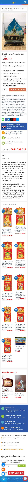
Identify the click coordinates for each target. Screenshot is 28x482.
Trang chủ (4, 8)
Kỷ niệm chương (21, 107)
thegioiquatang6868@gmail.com (14, 449)
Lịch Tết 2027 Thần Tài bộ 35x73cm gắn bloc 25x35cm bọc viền (7, 296)
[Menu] (2, 3)
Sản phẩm (10, 8)
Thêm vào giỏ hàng (18, 90)
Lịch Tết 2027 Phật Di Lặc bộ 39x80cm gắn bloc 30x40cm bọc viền (20, 229)
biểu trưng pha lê (19, 99)
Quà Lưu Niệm (17, 8)
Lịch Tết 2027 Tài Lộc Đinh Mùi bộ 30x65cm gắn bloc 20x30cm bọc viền (20, 295)
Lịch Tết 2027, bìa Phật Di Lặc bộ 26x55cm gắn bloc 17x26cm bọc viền (20, 327)
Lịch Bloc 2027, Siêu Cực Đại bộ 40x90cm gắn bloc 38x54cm (7, 231)
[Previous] (2, 389)
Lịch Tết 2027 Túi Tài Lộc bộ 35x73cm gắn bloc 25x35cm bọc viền (20, 263)
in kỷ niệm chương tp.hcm (11, 107)
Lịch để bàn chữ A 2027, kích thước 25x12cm (20, 348)
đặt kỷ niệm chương (6, 103)
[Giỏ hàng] (25, 2)
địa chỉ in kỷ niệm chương (9, 104)
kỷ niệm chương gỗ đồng (16, 109)
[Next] (26, 389)
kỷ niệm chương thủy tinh (15, 110)
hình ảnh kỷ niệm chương (11, 106)
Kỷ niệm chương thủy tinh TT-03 (19, 394)
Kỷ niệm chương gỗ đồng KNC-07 (7, 394)
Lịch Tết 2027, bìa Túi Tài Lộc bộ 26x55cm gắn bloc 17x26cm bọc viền (7, 358)
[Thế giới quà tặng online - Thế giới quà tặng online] (14, 2)
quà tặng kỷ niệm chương (15, 114)
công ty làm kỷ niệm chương (17, 101)
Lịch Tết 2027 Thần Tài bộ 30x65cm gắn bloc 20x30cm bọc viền (7, 327)
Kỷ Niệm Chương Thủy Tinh (12, 9)
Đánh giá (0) (5, 158)
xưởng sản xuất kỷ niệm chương (15, 115)
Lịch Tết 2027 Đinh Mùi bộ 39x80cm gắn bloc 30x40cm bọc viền (7, 264)
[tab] (14, 155)
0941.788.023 (18, 149)
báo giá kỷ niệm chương (9, 99)
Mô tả (3, 155)
